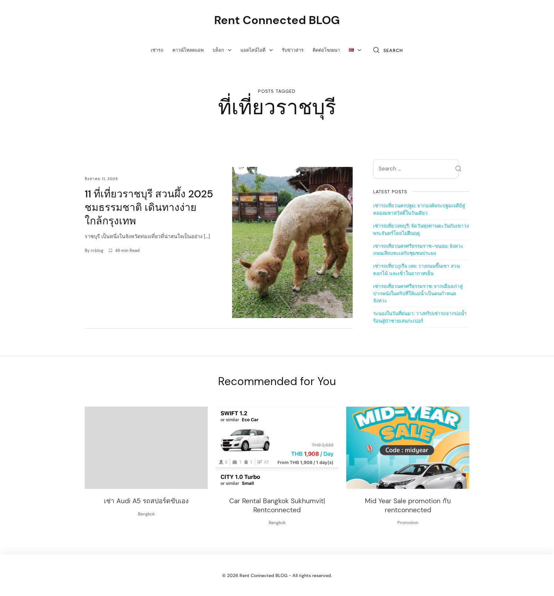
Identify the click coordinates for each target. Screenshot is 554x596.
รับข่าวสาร (293, 50)
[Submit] (458, 169)
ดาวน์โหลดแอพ (188, 50)
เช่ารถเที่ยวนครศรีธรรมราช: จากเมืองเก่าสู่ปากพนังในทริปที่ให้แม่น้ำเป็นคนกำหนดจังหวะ (418, 293)
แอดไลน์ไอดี (252, 50)
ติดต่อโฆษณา (326, 50)
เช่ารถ (157, 50)
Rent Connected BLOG (277, 20)
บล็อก (218, 50)
